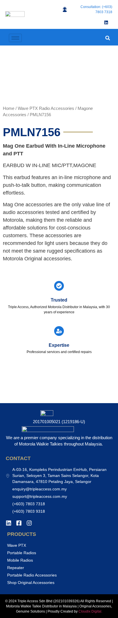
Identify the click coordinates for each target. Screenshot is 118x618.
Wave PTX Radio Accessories (46, 108)
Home (8, 108)
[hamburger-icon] (15, 38)
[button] (107, 38)
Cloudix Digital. (90, 611)
